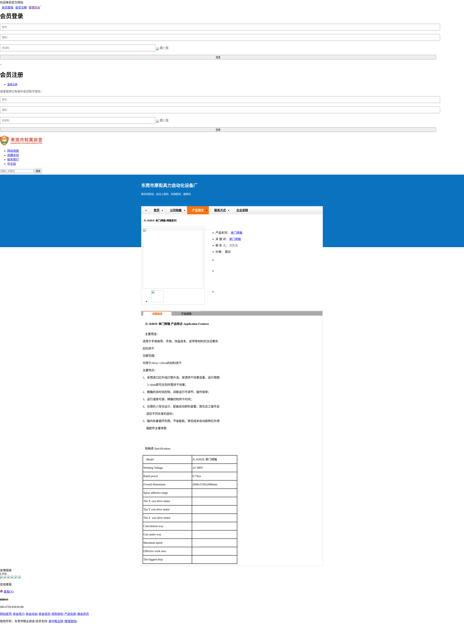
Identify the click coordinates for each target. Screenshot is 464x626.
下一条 (256, 269)
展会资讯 (83, 613)
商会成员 (44, 613)
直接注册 (12, 84)
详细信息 (157, 313)
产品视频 (186, 313)
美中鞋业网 (56, 621)
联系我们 (13, 159)
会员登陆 (7, 7)
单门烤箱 (236, 232)
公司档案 (176, 210)
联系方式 (220, 210)
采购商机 (57, 613)
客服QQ (9, 591)
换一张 (164, 47)
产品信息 (70, 613)
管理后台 (34, 7)
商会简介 (18, 613)
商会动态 (31, 613)
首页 (157, 210)
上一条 (220, 269)
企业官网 (242, 210)
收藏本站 (13, 155)
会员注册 (21, 7)
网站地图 (13, 150)
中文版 (11, 163)
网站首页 (6, 613)
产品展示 (198, 210)
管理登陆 (70, 621)
